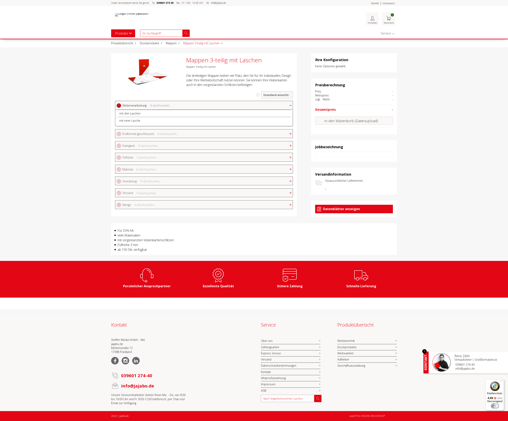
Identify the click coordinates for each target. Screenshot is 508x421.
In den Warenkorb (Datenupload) (351, 120)
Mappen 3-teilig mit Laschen (201, 43)
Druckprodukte (149, 43)
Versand (266, 359)
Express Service (271, 353)
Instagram (125, 360)
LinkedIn (136, 360)
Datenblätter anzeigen (341, 209)
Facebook (115, 360)
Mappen (171, 43)
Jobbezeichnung (329, 146)
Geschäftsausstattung (351, 365)
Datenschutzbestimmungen (278, 365)
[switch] (495, 406)
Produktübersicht (122, 43)
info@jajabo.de (218, 3)
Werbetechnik (346, 341)
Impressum (389, 3)
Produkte (121, 33)
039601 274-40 (465, 364)
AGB (263, 390)
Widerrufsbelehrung (273, 378)
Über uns (267, 341)
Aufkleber (343, 359)
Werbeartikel (345, 353)
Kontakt (375, 3)
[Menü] (501, 381)
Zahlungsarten (270, 347)
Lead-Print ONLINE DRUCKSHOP (367, 416)
